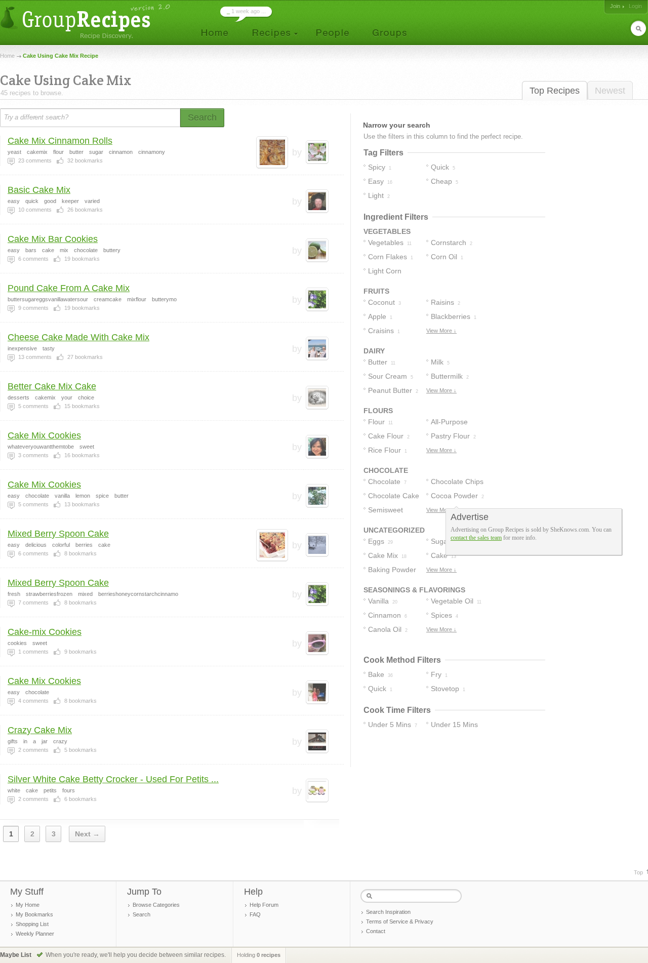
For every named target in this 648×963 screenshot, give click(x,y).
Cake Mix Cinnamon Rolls (60, 141)
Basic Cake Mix (39, 190)
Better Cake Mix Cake (52, 386)
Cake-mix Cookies (45, 632)
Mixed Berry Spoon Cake (58, 534)
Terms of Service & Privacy (399, 921)
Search (141, 914)
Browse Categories (156, 905)
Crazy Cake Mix (40, 730)
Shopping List (32, 924)
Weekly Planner (35, 934)
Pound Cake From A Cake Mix (69, 288)
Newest (610, 91)
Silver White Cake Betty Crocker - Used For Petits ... (113, 779)
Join (615, 6)
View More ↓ (441, 331)
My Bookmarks (34, 914)
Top (638, 872)
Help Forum (264, 905)
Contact (375, 931)
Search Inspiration (388, 912)
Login (635, 6)
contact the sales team (476, 537)
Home (7, 56)
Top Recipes (555, 91)
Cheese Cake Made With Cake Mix (78, 337)
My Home (27, 905)
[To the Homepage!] (86, 21)
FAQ (255, 914)
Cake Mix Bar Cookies (53, 239)
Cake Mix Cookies (44, 435)
